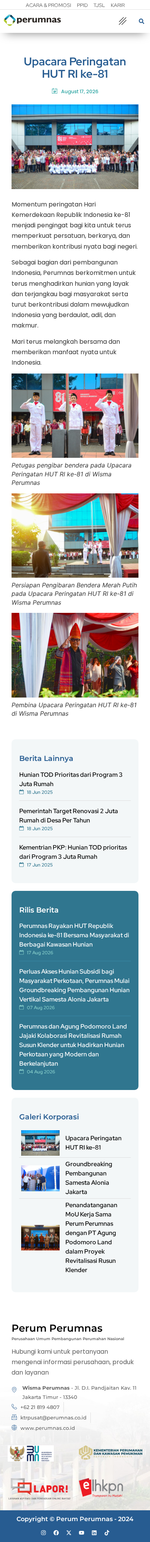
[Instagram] (43, 1532)
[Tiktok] (107, 1532)
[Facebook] (56, 1532)
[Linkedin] (94, 1532)
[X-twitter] (68, 1532)
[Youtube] (81, 1532)
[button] (122, 21)
